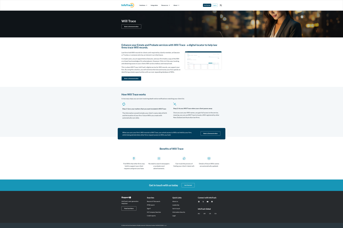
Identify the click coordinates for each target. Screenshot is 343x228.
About (175, 5)
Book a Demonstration (131, 26)
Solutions (142, 5)
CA (215, 213)
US (210, 213)
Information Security (178, 212)
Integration (154, 5)
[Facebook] (212, 201)
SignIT (149, 208)
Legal (174, 215)
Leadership (175, 205)
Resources (164, 5)
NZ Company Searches (154, 212)
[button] (220, 5)
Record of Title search (153, 201)
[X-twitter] (203, 201)
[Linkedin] (198, 201)
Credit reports (151, 215)
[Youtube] (207, 201)
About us (175, 201)
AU (199, 213)
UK (204, 213)
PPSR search (151, 205)
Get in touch (176, 208)
